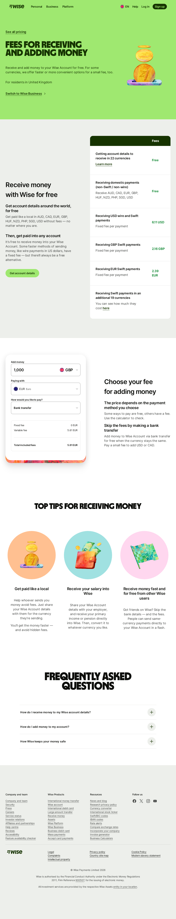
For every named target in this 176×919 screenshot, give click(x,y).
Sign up (160, 6)
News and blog (98, 800)
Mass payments (56, 834)
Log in (145, 6)
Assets (51, 819)
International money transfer (63, 800)
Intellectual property (59, 859)
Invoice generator (100, 834)
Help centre (12, 827)
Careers (10, 812)
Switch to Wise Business (24, 93)
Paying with (18, 380)
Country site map (99, 855)
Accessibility (12, 834)
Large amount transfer (60, 812)
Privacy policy (97, 851)
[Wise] (15, 853)
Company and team (17, 800)
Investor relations (15, 819)
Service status (13, 815)
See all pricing (16, 32)
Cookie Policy (138, 851)
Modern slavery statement (146, 855)
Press (9, 808)
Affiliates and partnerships (20, 823)
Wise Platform (55, 823)
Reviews (10, 830)
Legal (51, 851)
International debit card (61, 808)
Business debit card (59, 830)
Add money (17, 361)
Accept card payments (60, 838)
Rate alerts (96, 823)
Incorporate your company (105, 830)
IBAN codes (96, 819)
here (106, 308)
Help (135, 6)
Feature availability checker (21, 838)
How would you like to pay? (27, 399)
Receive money (56, 815)
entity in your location (125, 886)
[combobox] (45, 389)
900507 (79, 880)
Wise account (55, 804)
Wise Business (55, 827)
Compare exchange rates (104, 827)
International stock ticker (104, 812)
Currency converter (101, 808)
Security (10, 804)
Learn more (104, 164)
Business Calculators (101, 838)
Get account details (22, 273)
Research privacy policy (103, 804)
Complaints (54, 855)
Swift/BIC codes (99, 815)
